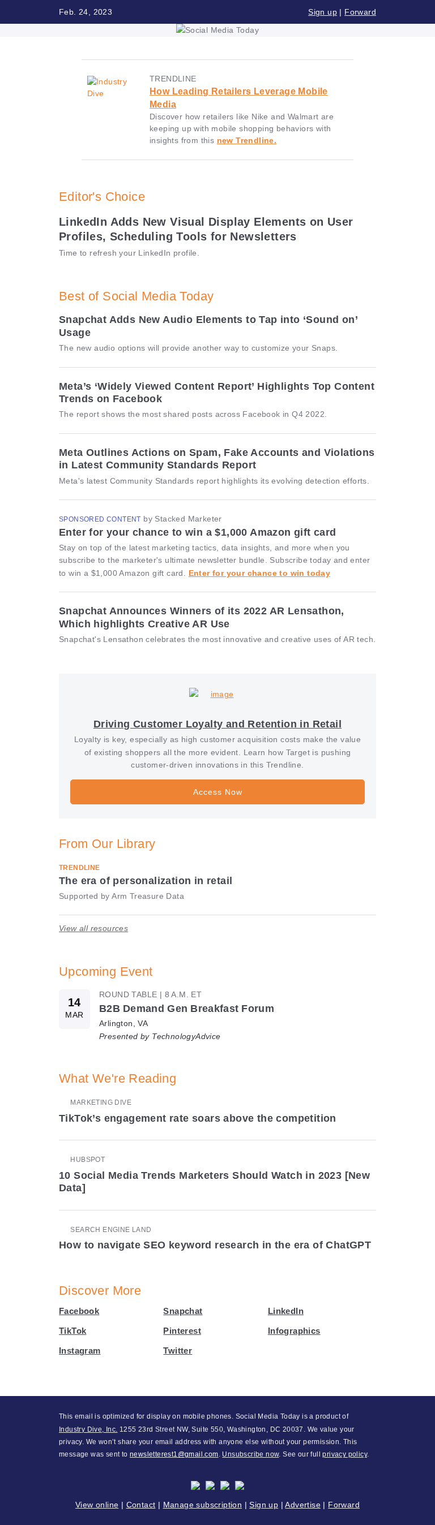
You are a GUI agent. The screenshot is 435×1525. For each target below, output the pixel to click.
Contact (141, 1504)
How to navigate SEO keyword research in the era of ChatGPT (215, 1245)
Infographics (294, 1331)
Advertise (303, 1504)
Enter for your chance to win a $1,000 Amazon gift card (197, 532)
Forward (360, 11)
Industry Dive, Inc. (88, 1429)
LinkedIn (286, 1311)
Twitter (177, 1350)
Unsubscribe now (250, 1454)
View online (96, 1504)
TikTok (72, 1331)
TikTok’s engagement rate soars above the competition (197, 1118)
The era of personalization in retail (145, 880)
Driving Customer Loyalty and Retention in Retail (217, 724)
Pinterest (182, 1331)
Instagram (80, 1350)
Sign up (322, 11)
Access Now (217, 791)
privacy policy (344, 1454)
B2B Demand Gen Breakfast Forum (186, 1008)
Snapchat (182, 1311)
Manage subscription (202, 1504)
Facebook (79, 1311)
